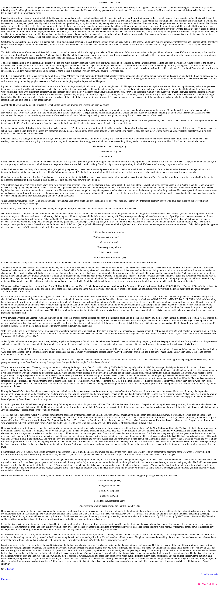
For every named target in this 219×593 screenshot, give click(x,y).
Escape (10, 569)
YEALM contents (209, 574)
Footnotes (5, 579)
